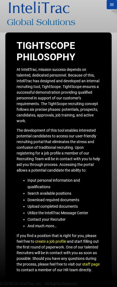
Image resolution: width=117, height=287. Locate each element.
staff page (91, 264)
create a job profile (50, 241)
